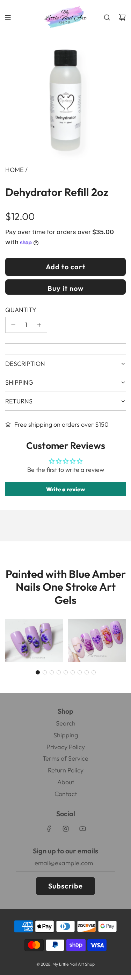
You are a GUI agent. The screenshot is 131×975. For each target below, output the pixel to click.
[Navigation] (7, 17)
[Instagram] (65, 828)
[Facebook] (49, 828)
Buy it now (65, 288)
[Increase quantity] (39, 325)
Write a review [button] (65, 489)
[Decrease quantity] (13, 325)
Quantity (20, 310)
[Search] (107, 17)
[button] (38, 672)
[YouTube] (82, 828)
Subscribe (65, 886)
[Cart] (122, 17)
